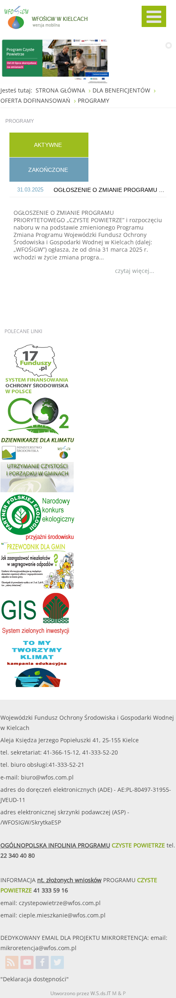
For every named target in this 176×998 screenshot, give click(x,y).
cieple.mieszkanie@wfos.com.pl (62, 915)
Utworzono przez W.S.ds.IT (80, 993)
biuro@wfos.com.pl (47, 777)
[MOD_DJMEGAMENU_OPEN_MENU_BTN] (154, 16)
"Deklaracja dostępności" (34, 979)
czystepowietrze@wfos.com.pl (60, 903)
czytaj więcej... (134, 271)
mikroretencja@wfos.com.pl (38, 948)
